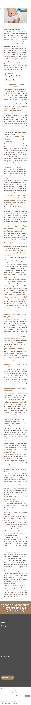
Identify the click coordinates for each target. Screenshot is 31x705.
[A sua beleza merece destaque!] (15, 644)
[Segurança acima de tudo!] (15, 633)
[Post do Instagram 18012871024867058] (15, 631)
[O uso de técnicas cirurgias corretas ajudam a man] (15, 637)
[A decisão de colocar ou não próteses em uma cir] (15, 649)
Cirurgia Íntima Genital (13, 76)
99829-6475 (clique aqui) (16, 609)
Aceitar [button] (27, 696)
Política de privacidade (11, 703)
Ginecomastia (10, 78)
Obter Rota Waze (7, 677)
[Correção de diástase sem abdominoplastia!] (15, 641)
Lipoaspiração (10, 80)
